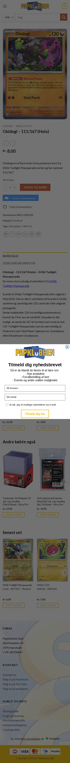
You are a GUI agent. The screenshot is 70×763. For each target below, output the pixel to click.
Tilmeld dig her (35, 413)
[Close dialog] (67, 347)
